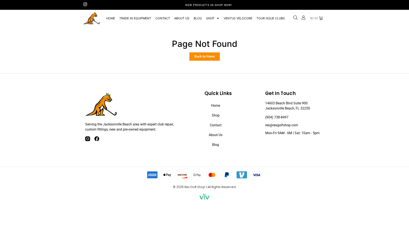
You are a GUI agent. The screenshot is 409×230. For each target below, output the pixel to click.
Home (110, 18)
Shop (210, 18)
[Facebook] (96, 138)
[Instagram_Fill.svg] (87, 138)
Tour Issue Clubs (270, 18)
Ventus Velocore (238, 18)
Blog (198, 18)
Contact (163, 18)
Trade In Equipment (135, 18)
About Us (181, 18)
